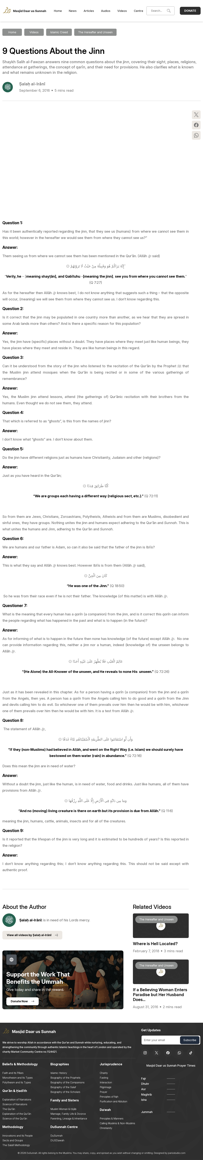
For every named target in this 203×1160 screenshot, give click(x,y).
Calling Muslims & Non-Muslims (117, 1123)
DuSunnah (56, 1135)
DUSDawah (57, 1140)
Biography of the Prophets (65, 1077)
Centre (138, 11)
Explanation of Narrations (16, 1099)
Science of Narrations (14, 1104)
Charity (104, 1072)
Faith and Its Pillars (12, 1072)
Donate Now (19, 1001)
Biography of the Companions (67, 1082)
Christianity (106, 1128)
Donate (190, 10)
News (73, 11)
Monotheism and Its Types (17, 1077)
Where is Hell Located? (155, 943)
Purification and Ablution (113, 1101)
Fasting (104, 1077)
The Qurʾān (8, 1109)
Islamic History (58, 1072)
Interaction (106, 1082)
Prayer (103, 1091)
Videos (122, 11)
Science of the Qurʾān (14, 1118)
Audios (105, 11)
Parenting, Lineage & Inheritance (68, 1118)
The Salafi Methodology (16, 1145)
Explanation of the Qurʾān (16, 1113)
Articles (89, 11)
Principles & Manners (111, 1118)
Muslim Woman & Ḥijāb (63, 1109)
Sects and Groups (12, 1140)
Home (58, 11)
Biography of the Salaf (63, 1087)
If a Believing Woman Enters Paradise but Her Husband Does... (160, 994)
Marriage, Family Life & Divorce (68, 1113)
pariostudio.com (176, 1152)
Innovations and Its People (17, 1135)
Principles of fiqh (109, 1096)
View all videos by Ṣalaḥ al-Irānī (29, 935)
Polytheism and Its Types (16, 1082)
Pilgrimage (105, 1087)
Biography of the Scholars (65, 1091)
